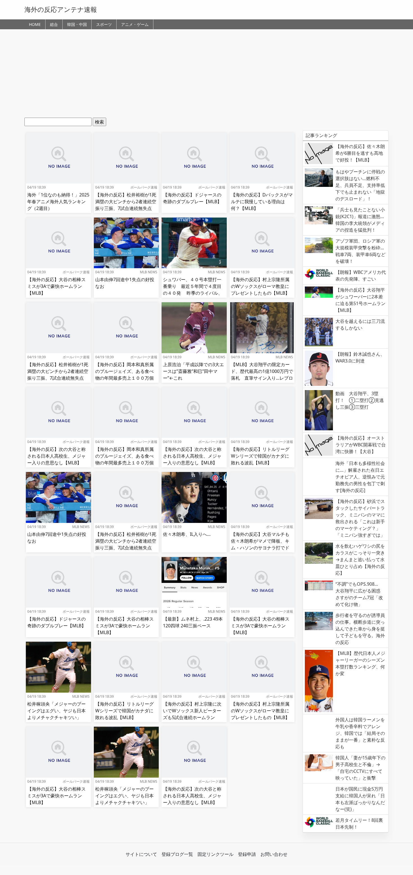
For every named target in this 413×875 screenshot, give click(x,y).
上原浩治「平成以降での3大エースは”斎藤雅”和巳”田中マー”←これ (193, 371)
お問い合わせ (273, 854)
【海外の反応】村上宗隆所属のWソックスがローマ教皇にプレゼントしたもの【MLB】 (260, 286)
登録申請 (247, 854)
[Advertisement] (206, 75)
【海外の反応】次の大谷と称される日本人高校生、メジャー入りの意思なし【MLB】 (56, 456)
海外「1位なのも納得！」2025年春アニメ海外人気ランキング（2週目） (58, 201)
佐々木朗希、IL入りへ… (187, 534)
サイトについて (141, 854)
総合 (54, 24)
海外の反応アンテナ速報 (60, 9)
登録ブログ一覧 (177, 854)
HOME (35, 24)
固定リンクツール (215, 854)
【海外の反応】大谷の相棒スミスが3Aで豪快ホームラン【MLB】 (56, 286)
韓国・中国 (77, 24)
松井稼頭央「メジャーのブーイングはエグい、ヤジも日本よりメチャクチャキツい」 (56, 710)
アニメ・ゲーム (135, 24)
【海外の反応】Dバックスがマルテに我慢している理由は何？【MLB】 (262, 201)
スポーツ (104, 24)
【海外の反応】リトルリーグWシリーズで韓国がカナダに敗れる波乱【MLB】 (260, 456)
